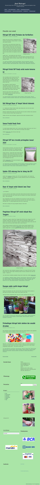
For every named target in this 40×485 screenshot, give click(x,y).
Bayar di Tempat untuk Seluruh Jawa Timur (17, 186)
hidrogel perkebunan (25, 61)
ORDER (18, 9)
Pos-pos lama (5, 356)
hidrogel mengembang (17, 61)
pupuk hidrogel (31, 62)
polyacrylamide (22, 164)
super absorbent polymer (24, 97)
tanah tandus (18, 165)
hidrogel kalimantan (14, 163)
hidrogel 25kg (29, 277)
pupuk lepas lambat (6, 63)
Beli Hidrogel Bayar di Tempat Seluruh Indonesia (18, 103)
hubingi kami (8, 131)
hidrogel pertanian (10, 97)
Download (26, 11)
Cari (21, 383)
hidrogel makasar (21, 96)
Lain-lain (14, 73)
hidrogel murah (32, 349)
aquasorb (18, 277)
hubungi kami (10, 94)
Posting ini (10, 176)
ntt (8, 280)
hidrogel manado (26, 349)
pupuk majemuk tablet (15, 63)
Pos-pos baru (33, 356)
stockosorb (21, 280)
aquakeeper (7, 277)
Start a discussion (31, 63)
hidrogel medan (27, 96)
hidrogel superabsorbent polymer (18, 279)
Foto (14, 327)
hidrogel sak (29, 278)
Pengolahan (15, 36)
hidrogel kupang (6, 316)
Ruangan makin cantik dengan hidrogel (15, 286)
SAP (31, 164)
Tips (6, 399)
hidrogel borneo (6, 349)
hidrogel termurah (22, 62)
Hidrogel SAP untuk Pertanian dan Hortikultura (18, 34)
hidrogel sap (9, 62)
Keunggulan (7, 394)
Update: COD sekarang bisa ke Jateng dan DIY (17, 171)
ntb (7, 280)
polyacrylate (28, 164)
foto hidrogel (7, 315)
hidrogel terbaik (15, 62)
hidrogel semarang (8, 164)
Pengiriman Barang (25, 9)
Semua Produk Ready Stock (11, 123)
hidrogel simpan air (15, 164)
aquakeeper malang (13, 277)
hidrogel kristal (14, 96)
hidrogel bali (7, 163)
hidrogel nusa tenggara (7, 350)
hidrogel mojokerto (22, 278)
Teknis (14, 216)
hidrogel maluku (19, 316)
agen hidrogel (7, 348)
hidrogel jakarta (8, 96)
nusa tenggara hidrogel (14, 280)
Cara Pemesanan (11, 9)
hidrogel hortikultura (9, 61)
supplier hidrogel (27, 350)
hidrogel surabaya (28, 279)
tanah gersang (13, 165)
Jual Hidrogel (20, 3)
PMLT (27, 62)
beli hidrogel (12, 348)
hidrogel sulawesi (8, 279)
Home (6, 9)
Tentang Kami (32, 11)
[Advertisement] (20, 21)
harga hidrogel (23, 277)
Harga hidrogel (8, 11)
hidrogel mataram (21, 163)
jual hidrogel (21, 350)
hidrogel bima (18, 315)
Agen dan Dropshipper (17, 11)
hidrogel (23, 348)
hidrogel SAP (18, 226)
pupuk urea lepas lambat (23, 63)
